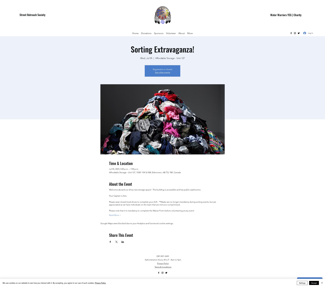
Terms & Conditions (163, 267)
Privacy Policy (163, 263)
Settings (302, 283)
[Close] (321, 283)
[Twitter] (298, 33)
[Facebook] (291, 33)
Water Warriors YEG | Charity (285, 15)
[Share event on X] (116, 242)
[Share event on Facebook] (110, 242)
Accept (314, 283)
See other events (162, 72)
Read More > (115, 215)
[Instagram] (295, 33)
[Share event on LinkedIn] (122, 242)
